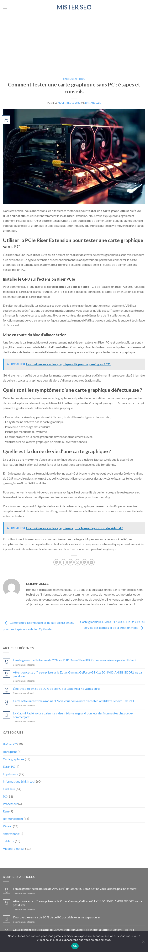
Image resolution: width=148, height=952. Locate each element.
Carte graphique (74, 79)
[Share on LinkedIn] (91, 562)
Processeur (10, 804)
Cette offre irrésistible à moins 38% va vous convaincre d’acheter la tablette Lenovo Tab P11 (73, 701)
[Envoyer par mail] (77, 562)
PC (5, 796)
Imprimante (10, 774)
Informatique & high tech (19, 781)
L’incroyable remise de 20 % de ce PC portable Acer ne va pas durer (57, 688)
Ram (6, 811)
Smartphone (11, 833)
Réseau (7, 826)
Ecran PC (9, 766)
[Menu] (5, 7)
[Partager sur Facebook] (63, 562)
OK (75, 945)
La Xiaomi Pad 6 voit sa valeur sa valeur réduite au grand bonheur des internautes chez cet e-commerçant (73, 715)
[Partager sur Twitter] (70, 562)
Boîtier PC (10, 744)
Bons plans (10, 751)
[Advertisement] (74, 43)
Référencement (13, 818)
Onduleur (9, 789)
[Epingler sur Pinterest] (84, 562)
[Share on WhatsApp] (56, 562)
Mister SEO (74, 7)
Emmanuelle (93, 103)
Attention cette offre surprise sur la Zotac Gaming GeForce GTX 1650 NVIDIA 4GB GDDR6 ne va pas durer (77, 674)
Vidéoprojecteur (14, 848)
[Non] (143, 943)
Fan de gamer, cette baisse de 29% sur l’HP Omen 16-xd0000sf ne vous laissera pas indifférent (74, 660)
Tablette (8, 841)
